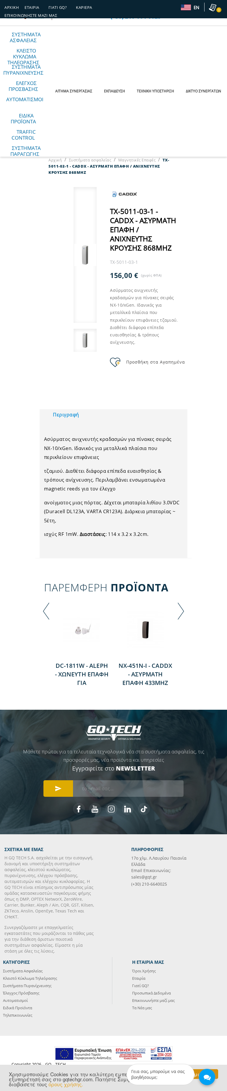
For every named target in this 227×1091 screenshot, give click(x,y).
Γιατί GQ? (140, 985)
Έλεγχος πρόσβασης (23, 86)
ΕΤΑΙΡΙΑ (32, 7)
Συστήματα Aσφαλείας (23, 971)
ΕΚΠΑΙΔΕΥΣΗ (114, 91)
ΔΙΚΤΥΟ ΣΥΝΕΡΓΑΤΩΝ (203, 91)
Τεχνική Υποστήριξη (155, 91)
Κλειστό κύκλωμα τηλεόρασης (23, 56)
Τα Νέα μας (142, 1007)
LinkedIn (128, 809)
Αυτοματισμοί (24, 99)
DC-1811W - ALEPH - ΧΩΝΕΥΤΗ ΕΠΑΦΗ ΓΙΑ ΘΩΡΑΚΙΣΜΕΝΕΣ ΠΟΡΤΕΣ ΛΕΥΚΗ (82, 683)
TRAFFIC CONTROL (24, 134)
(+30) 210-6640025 (149, 884)
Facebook (79, 809)
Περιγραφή (66, 414)
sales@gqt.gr (144, 877)
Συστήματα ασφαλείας (25, 37)
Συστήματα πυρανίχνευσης (23, 69)
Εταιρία (138, 978)
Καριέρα (84, 7)
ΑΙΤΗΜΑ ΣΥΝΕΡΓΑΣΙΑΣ (73, 91)
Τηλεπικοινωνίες (17, 1015)
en (195, 7)
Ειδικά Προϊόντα (23, 118)
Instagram (111, 809)
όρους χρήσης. (65, 1084)
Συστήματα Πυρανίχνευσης (27, 985)
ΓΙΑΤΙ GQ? (57, 7)
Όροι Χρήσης (144, 971)
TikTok (144, 809)
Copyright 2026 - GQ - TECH (39, 1064)
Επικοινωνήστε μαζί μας (30, 15)
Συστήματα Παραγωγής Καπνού (25, 154)
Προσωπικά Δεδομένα (151, 993)
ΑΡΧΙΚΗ (11, 7)
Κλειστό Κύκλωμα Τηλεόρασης (30, 978)
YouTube (95, 809)
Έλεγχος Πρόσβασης (21, 993)
